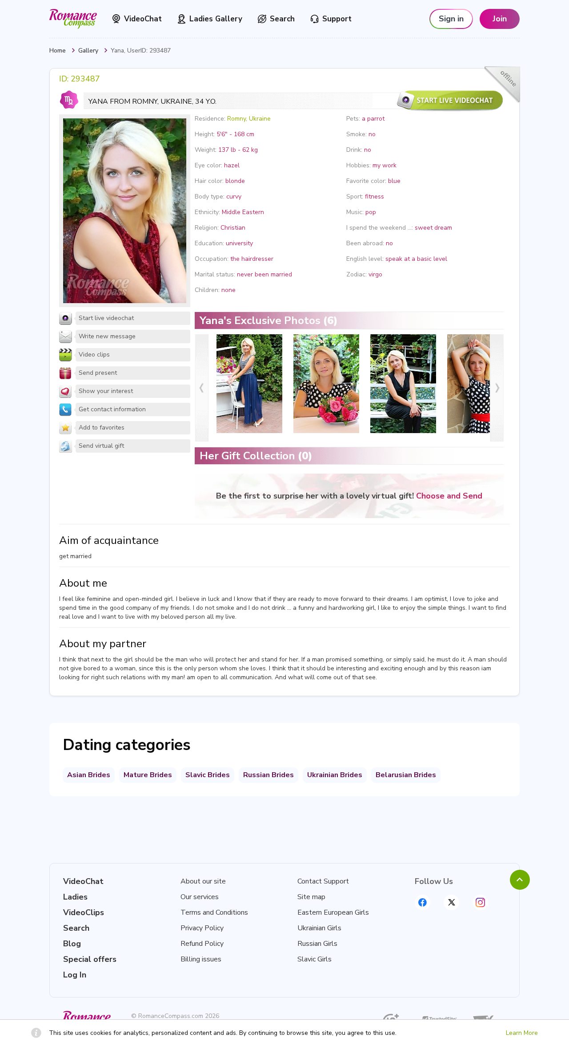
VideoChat (143, 19)
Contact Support (323, 881)
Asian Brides (88, 775)
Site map (311, 897)
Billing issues (200, 959)
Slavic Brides (207, 775)
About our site (203, 881)
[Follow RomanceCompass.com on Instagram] (480, 902)
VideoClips (83, 912)
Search (282, 19)
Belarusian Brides (406, 775)
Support (337, 19)
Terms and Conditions (214, 912)
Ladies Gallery (215, 19)
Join (500, 18)
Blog (72, 943)
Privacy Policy (202, 928)
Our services (199, 897)
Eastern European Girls (333, 912)
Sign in (451, 18)
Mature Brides (148, 775)
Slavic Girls (314, 959)
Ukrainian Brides (334, 775)
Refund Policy (202, 944)
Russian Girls (317, 944)
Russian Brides (268, 775)
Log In (74, 974)
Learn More (522, 1033)
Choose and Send (449, 496)
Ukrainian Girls (319, 928)
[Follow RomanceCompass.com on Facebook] (422, 902)
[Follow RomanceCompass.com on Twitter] (451, 902)
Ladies (75, 897)
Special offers (89, 959)
